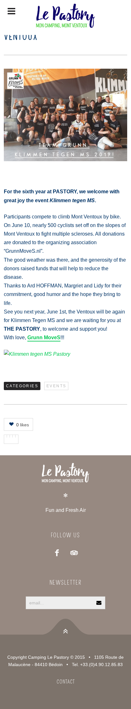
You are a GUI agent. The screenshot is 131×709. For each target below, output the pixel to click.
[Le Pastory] (65, 17)
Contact (66, 682)
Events (56, 386)
